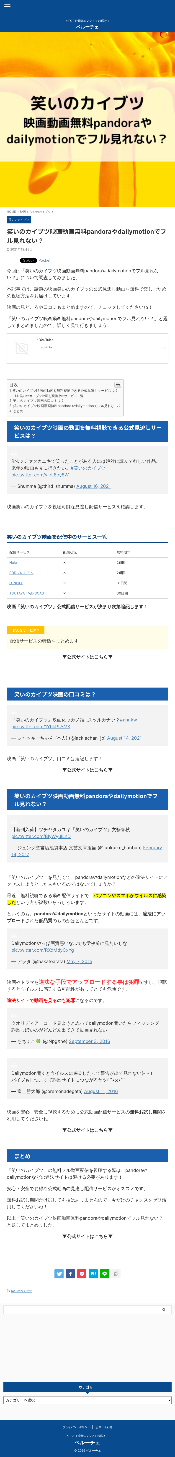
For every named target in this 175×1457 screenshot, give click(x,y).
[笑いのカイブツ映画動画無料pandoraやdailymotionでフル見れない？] (93, 1273)
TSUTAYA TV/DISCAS (26, 593)
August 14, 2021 (124, 738)
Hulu (13, 562)
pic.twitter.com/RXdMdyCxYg (42, 950)
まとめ (18, 411)
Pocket (45, 260)
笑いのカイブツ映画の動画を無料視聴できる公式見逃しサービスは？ (65, 390)
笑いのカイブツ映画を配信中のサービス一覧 (51, 396)
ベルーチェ (87, 27)
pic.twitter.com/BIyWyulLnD (41, 836)
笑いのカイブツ (21, 1291)
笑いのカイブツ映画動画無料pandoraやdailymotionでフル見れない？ (67, 406)
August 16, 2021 (93, 486)
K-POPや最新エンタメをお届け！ (87, 1435)
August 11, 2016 (101, 1091)
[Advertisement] (87, 1348)
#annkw (128, 720)
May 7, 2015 (79, 961)
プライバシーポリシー (76, 1427)
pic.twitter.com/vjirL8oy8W (40, 475)
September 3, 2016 (89, 1041)
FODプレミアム (21, 573)
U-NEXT (16, 583)
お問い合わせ (104, 1427)
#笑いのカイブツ (88, 468)
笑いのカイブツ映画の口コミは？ (38, 400)
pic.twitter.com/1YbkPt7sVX (40, 726)
